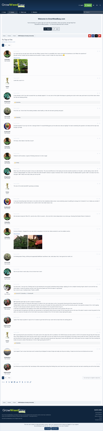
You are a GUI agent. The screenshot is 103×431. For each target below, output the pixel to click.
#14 (99, 269)
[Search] (100, 5)
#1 (99, 51)
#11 (99, 213)
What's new (23, 12)
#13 (99, 254)
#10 (99, 198)
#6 (99, 138)
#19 (99, 349)
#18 (99, 332)
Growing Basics (98, 412)
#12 (99, 228)
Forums (12, 12)
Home (4, 12)
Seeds (100, 418)
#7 (99, 153)
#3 (99, 93)
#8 (99, 168)
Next (9, 45)
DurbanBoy (5, 42)
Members (35, 12)
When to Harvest (98, 416)
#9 (99, 183)
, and (24, 293)
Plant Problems (99, 414)
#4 (99, 108)
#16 (99, 299)
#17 (99, 317)
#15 (99, 284)
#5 (99, 123)
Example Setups (98, 419)
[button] (97, 5)
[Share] (98, 51)
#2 (99, 78)
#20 (99, 364)
